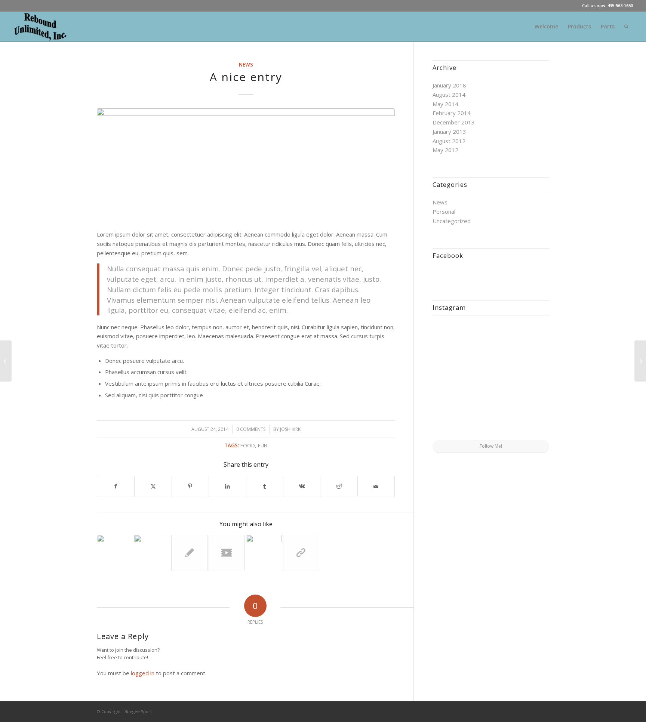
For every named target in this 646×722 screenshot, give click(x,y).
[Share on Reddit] (338, 486)
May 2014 (445, 104)
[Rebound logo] (40, 26)
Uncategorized (452, 221)
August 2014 (449, 94)
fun (262, 445)
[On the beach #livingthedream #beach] (491, 380)
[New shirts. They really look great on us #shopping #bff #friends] (451, 340)
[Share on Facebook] (115, 486)
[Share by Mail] (376, 486)
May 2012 (445, 150)
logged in (142, 673)
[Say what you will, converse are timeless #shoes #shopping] (491, 420)
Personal (444, 211)
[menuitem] (546, 26)
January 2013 (449, 131)
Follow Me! (491, 446)
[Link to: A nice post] (115, 553)
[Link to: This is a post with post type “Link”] (301, 553)
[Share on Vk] (301, 486)
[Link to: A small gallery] (152, 553)
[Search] (626, 26)
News (246, 64)
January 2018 (449, 85)
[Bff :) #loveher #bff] (451, 380)
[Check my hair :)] (530, 420)
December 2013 (454, 122)
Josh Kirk (290, 429)
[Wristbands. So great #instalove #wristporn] (530, 380)
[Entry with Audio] (6, 361)
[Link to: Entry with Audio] (264, 553)
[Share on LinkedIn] (227, 486)
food (247, 445)
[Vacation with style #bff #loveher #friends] (491, 340)
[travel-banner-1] (246, 165)
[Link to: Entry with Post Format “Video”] (227, 553)
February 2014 (452, 113)
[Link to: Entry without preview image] (189, 553)
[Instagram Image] (530, 340)
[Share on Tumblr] (264, 486)
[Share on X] (153, 486)
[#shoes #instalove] (451, 420)
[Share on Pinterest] (190, 486)
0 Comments (250, 429)
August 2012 (449, 141)
